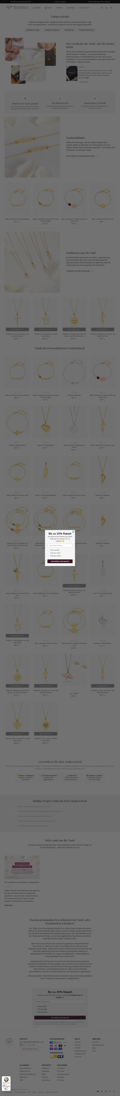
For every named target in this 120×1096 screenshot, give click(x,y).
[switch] (6, 1089)
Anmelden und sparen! (60, 561)
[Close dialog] (73, 532)
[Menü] (9, 1077)
